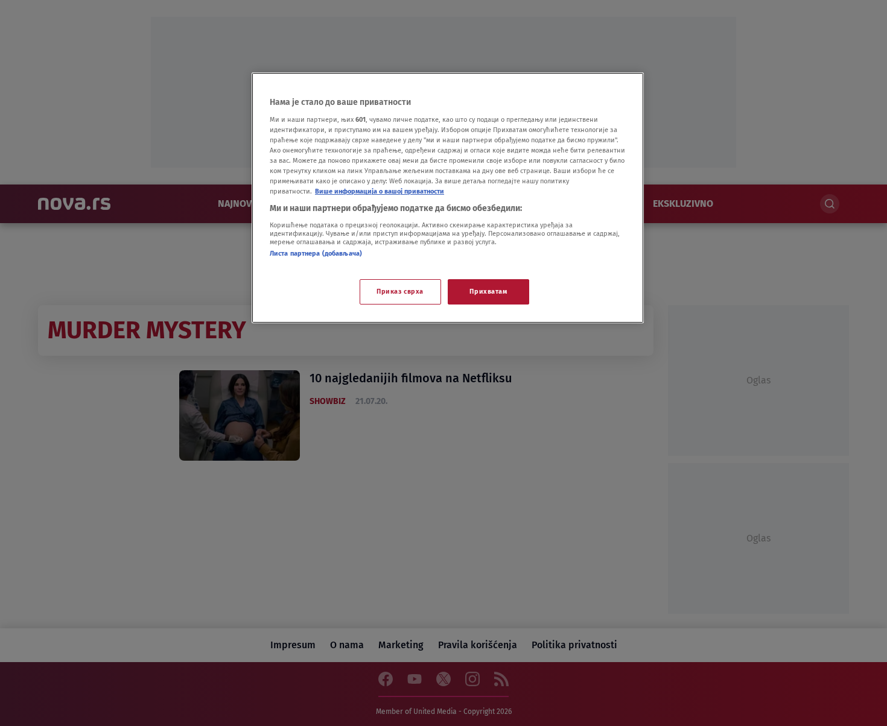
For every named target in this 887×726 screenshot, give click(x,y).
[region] (448, 197)
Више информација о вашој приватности (379, 191)
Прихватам (488, 291)
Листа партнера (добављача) (316, 253)
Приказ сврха (400, 291)
